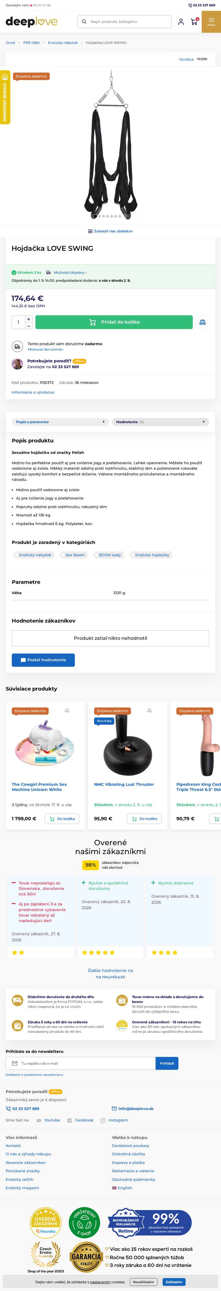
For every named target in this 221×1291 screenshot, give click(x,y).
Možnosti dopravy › (70, 272)
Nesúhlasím (143, 1282)
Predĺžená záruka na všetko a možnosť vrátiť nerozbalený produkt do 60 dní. (66, 1029)
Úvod (10, 42)
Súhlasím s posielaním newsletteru (34, 1075)
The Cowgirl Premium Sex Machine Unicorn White (39, 787)
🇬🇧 (114, 1187)
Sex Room (75, 555)
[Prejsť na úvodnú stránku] (32, 21)
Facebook (84, 1120)
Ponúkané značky (23, 1170)
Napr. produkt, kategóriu (114, 21)
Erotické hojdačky (152, 555)
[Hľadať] (84, 21)
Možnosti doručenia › (46, 349)
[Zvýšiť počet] (28, 319)
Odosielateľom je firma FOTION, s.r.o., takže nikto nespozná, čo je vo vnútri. (65, 1004)
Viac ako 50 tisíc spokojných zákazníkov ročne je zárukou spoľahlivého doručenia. (167, 1029)
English (125, 1187)
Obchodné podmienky (133, 1179)
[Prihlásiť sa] (181, 22)
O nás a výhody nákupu (28, 1154)
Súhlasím (174, 1282)
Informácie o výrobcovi (33, 392)
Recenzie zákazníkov (25, 1162)
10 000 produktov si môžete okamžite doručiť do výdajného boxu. (164, 1009)
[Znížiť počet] (28, 325)
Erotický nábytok (63, 42)
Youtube (52, 1120)
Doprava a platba (128, 1162)
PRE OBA (31, 42)
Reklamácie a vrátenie (133, 1170)
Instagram (118, 1120)
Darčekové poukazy (130, 1145)
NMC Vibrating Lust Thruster (124, 784)
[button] (211, 22)
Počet (18, 322)
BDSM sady (110, 555)
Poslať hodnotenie (46, 659)
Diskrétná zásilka (128, 1154)
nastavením (100, 1282)
